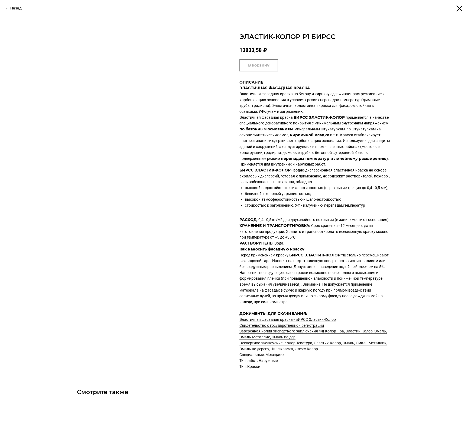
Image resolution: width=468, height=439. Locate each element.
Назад (16, 8)
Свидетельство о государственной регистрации (281, 325)
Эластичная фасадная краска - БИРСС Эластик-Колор (287, 319)
